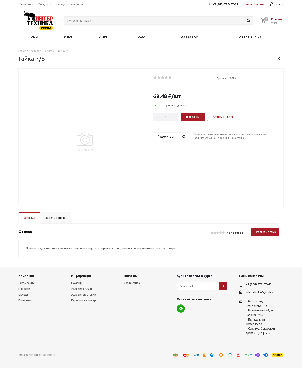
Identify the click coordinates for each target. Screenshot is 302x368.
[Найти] (248, 20)
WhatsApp (181, 308)
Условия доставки (83, 294)
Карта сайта (132, 283)
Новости (24, 288)
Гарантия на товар (83, 300)
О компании (26, 283)
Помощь (77, 283)
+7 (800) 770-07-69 (258, 284)
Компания (26, 276)
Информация (81, 276)
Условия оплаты (82, 288)
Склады (23, 294)
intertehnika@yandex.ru (261, 292)
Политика (25, 300)
